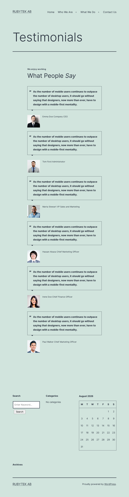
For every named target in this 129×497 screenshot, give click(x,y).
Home (50, 12)
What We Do (87, 12)
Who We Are (65, 12)
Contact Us (109, 12)
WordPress (110, 484)
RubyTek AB (22, 11)
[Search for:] (26, 404)
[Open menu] (76, 12)
